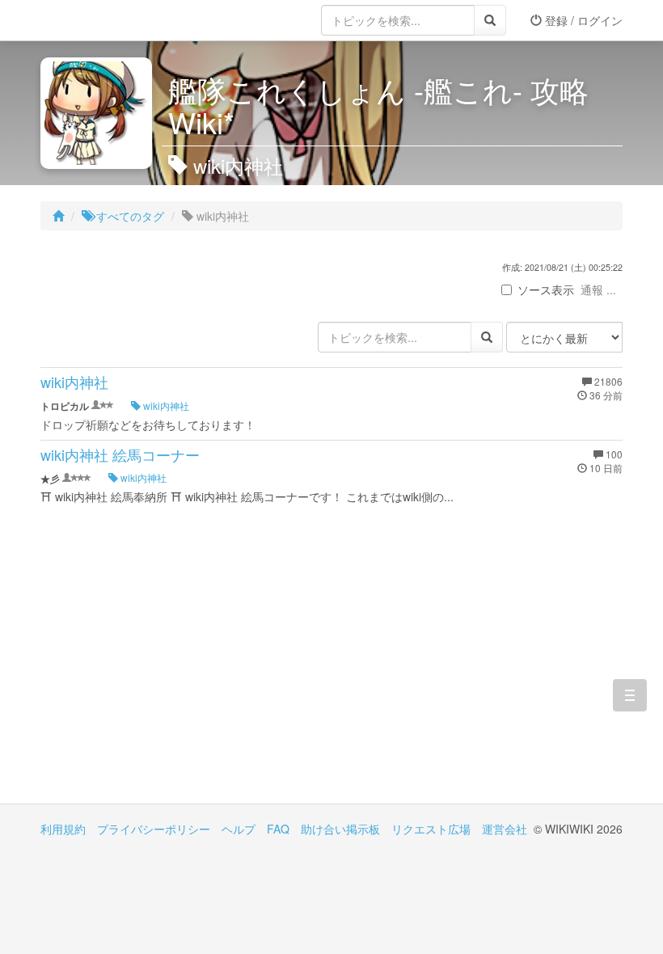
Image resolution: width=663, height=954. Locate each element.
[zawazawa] (105, 20)
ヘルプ (238, 829)
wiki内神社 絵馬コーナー (120, 454)
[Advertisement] (186, 666)
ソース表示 (545, 289)
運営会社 (504, 829)
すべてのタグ (128, 216)
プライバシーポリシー (153, 829)
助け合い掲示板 (340, 829)
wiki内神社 (74, 381)
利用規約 (63, 829)
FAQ (278, 829)
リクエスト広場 (431, 829)
